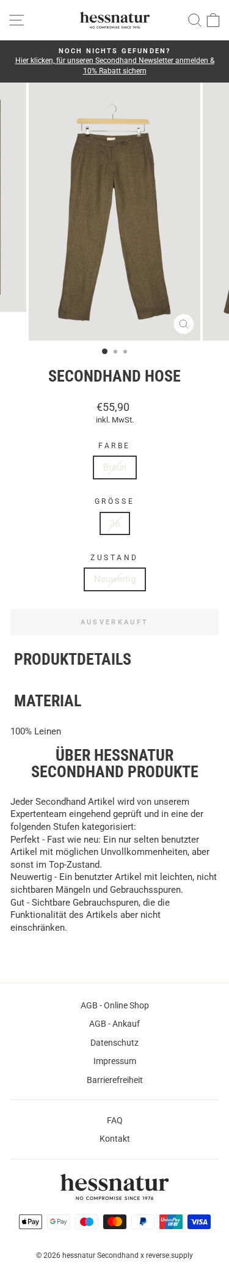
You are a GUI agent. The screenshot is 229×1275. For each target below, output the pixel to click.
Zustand (114, 557)
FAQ (115, 1120)
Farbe (114, 446)
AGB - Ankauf (114, 1024)
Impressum (114, 1061)
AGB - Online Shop (115, 1005)
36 (115, 523)
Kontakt (115, 1139)
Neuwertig (115, 579)
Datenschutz (114, 1043)
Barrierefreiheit (115, 1080)
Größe (114, 501)
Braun (114, 467)
